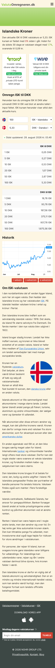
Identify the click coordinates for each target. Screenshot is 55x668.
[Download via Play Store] (31, 620)
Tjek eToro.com (14, 74)
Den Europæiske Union (31, 348)
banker (21, 451)
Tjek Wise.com (41, 74)
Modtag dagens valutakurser (18, 629)
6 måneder (45, 280)
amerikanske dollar (12, 436)
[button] (52, 4)
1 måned (17, 280)
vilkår (43, 640)
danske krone (38, 388)
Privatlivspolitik (20, 654)
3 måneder (31, 280)
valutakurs (17, 366)
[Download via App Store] (24, 620)
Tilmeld (46, 635)
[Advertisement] (27, 17)
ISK (42, 300)
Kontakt (34, 654)
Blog (41, 654)
